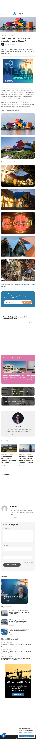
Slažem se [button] (26, 736)
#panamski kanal (8, 324)
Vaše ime (6, 545)
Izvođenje (15, 389)
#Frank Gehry (17, 322)
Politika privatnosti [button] (27, 732)
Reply (15, 517)
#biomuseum (7, 322)
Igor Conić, (7, 44)
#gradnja (27, 322)
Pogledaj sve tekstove (18, 434)
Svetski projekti (7, 35)
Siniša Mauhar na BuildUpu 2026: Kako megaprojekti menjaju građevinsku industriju (14, 596)
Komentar (6, 528)
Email (5, 554)
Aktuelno (21, 399)
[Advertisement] (17, 339)
